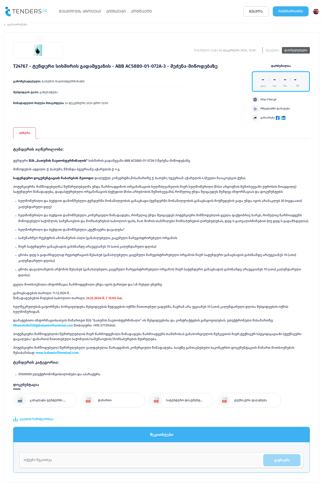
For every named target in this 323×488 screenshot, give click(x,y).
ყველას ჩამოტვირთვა (36, 419)
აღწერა (24, 133)
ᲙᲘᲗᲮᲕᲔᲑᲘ (116, 11)
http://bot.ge (268, 99)
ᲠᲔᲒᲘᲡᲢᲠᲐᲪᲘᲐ (290, 11)
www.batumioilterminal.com (57, 353)
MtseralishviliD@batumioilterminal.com (43, 325)
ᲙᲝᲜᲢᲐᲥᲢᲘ (141, 11)
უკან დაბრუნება (17, 24)
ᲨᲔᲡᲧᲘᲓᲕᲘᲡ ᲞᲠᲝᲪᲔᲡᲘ (80, 11)
